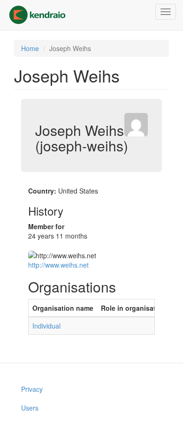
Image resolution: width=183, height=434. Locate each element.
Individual (46, 325)
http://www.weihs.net (58, 264)
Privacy (32, 389)
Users (29, 407)
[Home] (37, 15)
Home (30, 48)
